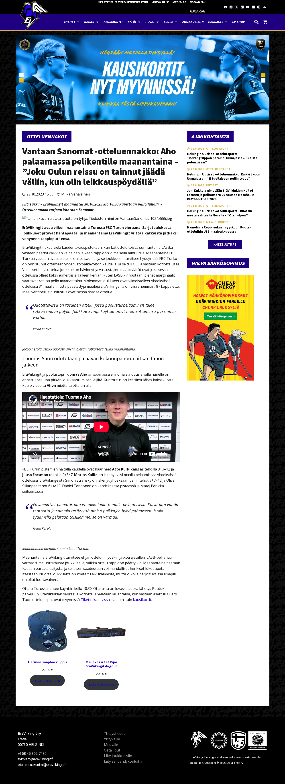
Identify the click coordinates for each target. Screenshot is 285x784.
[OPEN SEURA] (176, 21)
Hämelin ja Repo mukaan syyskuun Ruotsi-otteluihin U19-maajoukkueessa (219, 229)
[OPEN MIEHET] (78, 21)
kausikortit (142, 599)
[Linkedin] (242, 7)
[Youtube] (247, 7)
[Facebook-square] (231, 7)
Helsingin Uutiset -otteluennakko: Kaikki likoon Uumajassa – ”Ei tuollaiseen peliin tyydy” (223, 176)
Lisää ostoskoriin (47, 680)
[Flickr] (253, 7)
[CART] (265, 22)
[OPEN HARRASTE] (226, 21)
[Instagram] (259, 7)
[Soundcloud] (264, 7)
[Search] (256, 22)
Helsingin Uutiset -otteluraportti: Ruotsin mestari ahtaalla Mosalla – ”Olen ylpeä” (219, 213)
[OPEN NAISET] (97, 21)
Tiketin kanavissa (95, 599)
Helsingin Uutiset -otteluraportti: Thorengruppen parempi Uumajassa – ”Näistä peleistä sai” (222, 158)
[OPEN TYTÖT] (139, 21)
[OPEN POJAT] (157, 21)
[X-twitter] (236, 7)
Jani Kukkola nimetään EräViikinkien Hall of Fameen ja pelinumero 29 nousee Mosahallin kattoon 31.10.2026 (220, 194)
